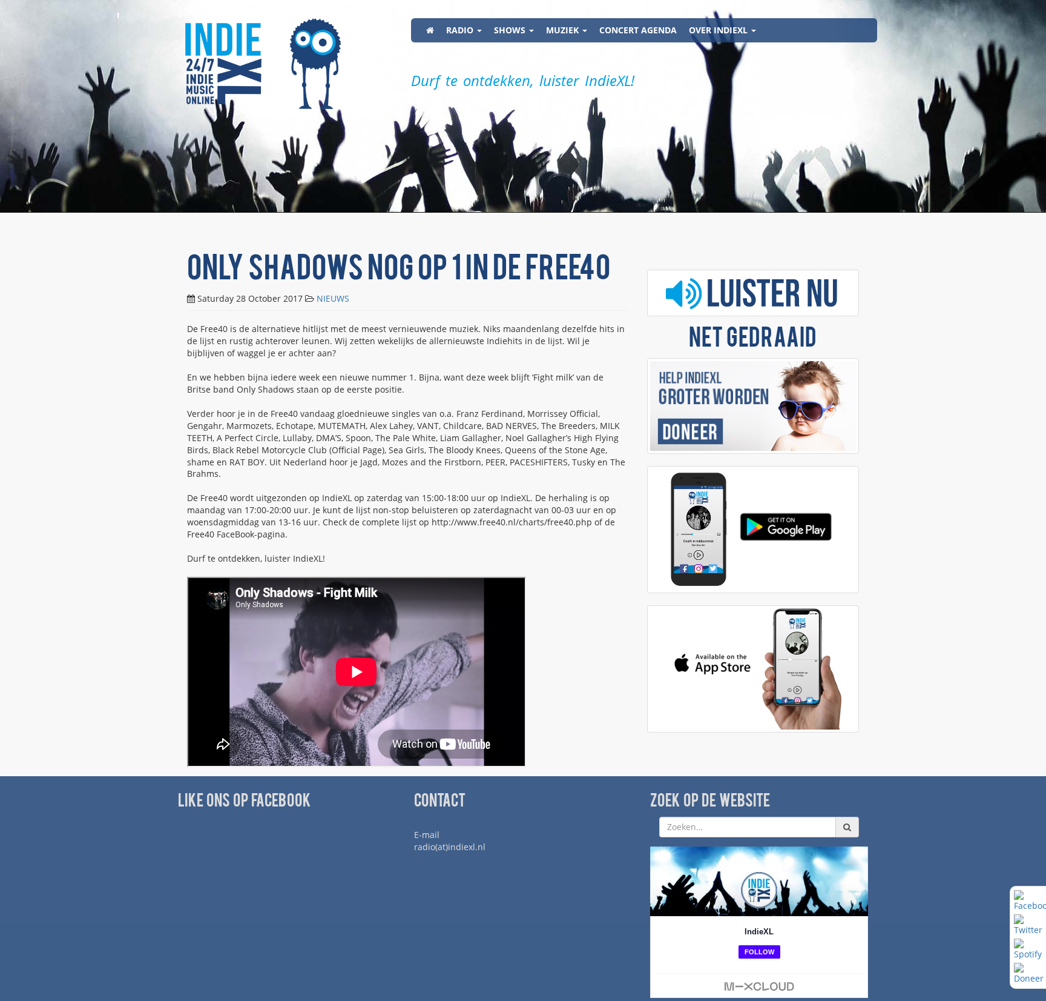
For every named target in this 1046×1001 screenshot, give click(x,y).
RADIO (461, 30)
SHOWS (511, 30)
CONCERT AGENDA (638, 30)
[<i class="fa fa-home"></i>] (430, 30)
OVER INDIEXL (719, 30)
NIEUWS (333, 298)
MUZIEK (563, 30)
